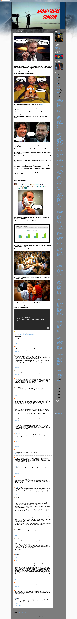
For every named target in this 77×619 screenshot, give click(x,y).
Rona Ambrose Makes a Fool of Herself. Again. (60, 246)
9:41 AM (16, 579)
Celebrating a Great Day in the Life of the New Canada (59, 371)
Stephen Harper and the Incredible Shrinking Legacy (59, 135)
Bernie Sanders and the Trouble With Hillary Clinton (60, 296)
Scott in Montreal (18, 560)
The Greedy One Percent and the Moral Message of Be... (60, 356)
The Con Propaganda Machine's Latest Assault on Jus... (59, 199)
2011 (57, 389)
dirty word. (19, 221)
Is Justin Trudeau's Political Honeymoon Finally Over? (59, 347)
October (58, 89)
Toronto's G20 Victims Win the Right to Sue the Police (60, 326)
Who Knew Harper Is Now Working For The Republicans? (60, 278)
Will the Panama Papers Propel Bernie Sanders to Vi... (60, 330)
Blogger (45, 616)
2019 (57, 80)
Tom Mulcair (33, 334)
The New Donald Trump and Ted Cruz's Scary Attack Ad (60, 168)
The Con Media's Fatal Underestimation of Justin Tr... (60, 225)
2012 (57, 388)
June (58, 95)
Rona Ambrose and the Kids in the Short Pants (60, 159)
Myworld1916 (17, 582)
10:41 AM (17, 446)
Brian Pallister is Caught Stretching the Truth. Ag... (59, 221)
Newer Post (16, 610)
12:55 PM (17, 374)
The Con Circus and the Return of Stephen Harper (60, 334)
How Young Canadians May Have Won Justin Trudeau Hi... (60, 208)
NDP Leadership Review (26, 334)
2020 (57, 79)
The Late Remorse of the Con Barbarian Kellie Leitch (60, 190)
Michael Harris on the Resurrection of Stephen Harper (60, 305)
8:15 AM (16, 557)
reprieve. (19, 64)
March (58, 379)
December (59, 86)
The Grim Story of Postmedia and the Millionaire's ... (60, 314)
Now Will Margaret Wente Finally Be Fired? (60, 148)
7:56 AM (16, 603)
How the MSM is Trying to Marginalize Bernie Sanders (60, 360)
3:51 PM (16, 526)
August (58, 92)
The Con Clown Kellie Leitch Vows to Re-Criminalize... (59, 130)
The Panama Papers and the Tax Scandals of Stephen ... (60, 351)
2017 (57, 83)
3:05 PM (16, 395)
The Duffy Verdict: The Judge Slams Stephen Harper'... (60, 195)
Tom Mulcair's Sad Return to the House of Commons (60, 262)
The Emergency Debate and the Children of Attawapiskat (60, 267)
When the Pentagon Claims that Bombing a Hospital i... (59, 110)
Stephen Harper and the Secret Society (60, 114)
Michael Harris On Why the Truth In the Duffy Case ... (60, 156)
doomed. (41, 104)
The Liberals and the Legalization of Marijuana (60, 203)
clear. (26, 175)
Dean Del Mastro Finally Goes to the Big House (60, 342)
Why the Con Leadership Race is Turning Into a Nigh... (60, 292)
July (57, 93)
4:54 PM (16, 535)
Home (33, 610)
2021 (57, 77)
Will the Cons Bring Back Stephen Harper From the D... (60, 140)
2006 (57, 397)
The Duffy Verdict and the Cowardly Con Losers (60, 177)
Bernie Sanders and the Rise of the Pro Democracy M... (60, 250)
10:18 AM (17, 351)
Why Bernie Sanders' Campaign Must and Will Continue (60, 182)
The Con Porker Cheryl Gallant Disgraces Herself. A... (60, 151)
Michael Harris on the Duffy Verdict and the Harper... (60, 186)
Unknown (17, 346)
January (58, 382)
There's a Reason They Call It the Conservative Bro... (60, 126)
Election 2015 (19, 334)
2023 (57, 74)
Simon (16, 433)
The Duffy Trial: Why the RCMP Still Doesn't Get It (60, 144)
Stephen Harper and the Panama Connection (59, 339)
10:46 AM (17, 463)
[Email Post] (26, 333)
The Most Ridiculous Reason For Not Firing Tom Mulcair (60, 309)
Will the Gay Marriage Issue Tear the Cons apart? (60, 101)
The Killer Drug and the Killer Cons (59, 274)
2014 (57, 385)
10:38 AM (17, 586)
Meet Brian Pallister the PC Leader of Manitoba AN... (60, 242)
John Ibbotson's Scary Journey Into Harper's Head (60, 105)
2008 (57, 394)
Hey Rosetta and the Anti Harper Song (60, 238)
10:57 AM (17, 367)
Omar (16, 554)
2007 (57, 395)
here (19, 331)
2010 (57, 391)
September (59, 90)
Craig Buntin (17, 398)
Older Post (49, 610)
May (58, 96)
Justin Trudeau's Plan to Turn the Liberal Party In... (60, 318)
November (59, 87)
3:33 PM (16, 404)
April (58, 98)
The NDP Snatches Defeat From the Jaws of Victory (59, 287)
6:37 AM (16, 551)
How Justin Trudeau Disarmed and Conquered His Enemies (60, 216)
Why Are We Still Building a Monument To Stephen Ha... (59, 118)
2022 (57, 76)
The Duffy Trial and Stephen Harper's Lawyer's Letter (60, 122)
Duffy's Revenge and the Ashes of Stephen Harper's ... (60, 163)
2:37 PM (16, 494)
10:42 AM (17, 453)
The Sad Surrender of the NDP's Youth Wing (60, 300)
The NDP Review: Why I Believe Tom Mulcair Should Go (60, 376)
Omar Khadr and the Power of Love (60, 212)
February (58, 380)
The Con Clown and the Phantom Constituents (59, 258)
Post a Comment (18, 605)
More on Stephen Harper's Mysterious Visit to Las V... (60, 254)
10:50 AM (17, 473)
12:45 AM (17, 420)
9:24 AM (16, 343)
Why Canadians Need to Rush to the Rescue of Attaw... (60, 283)
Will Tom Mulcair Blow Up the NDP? (59, 363)
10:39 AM (17, 438)
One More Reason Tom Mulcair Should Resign (60, 322)
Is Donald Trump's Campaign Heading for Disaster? (60, 367)
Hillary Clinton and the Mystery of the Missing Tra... (60, 229)
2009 (57, 392)
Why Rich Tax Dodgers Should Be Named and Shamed (60, 271)
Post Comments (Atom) (23, 612)
